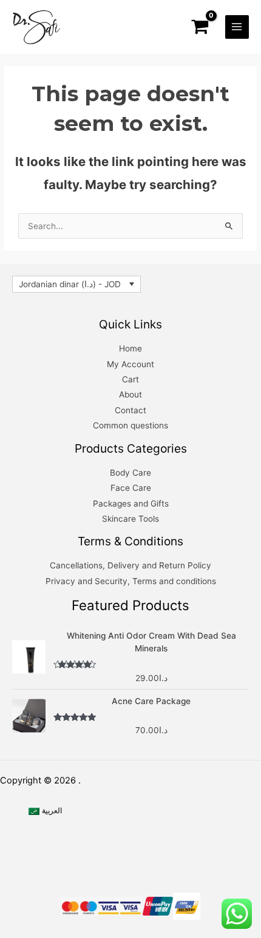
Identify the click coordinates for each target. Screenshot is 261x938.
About (130, 394)
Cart (130, 379)
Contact (130, 410)
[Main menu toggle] (237, 27)
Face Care (130, 488)
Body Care (130, 472)
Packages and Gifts (131, 503)
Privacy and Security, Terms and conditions (131, 581)
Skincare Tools (130, 519)
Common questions (130, 425)
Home (130, 348)
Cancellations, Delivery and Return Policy (130, 565)
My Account (130, 364)
